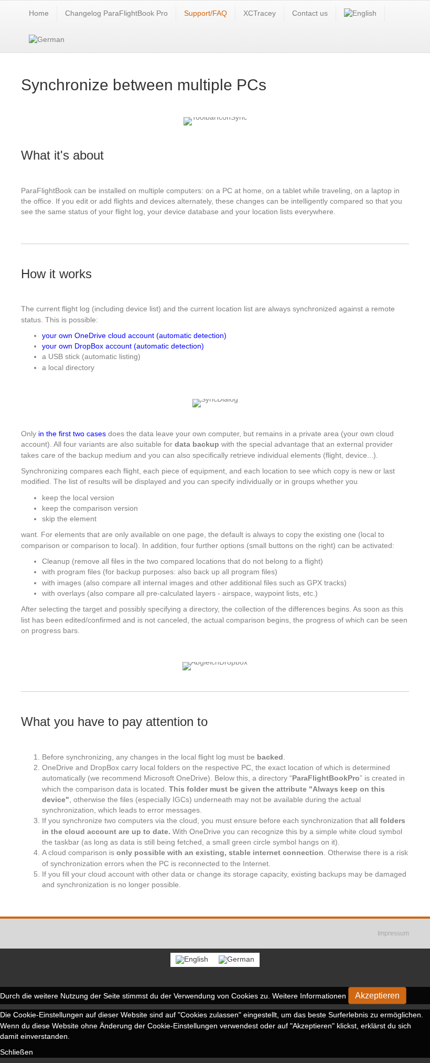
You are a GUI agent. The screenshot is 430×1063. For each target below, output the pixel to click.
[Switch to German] (46, 40)
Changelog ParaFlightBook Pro (116, 13)
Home (39, 13)
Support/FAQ (205, 13)
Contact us (310, 13)
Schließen (16, 1052)
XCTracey (259, 13)
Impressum (393, 933)
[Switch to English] (191, 960)
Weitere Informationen (309, 996)
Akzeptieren (377, 995)
